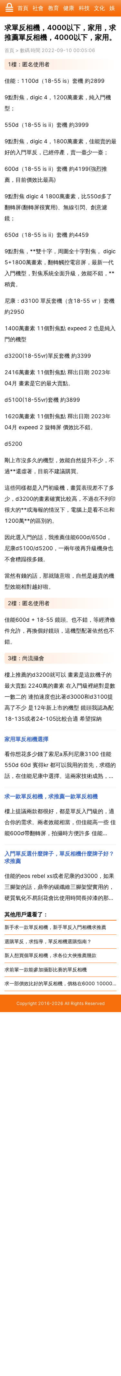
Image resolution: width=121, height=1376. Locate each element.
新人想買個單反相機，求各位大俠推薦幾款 (50, 955)
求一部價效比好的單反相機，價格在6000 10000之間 (61, 983)
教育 (53, 8)
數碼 (25, 50)
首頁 (22, 8)
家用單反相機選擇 (26, 739)
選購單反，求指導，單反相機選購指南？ (48, 941)
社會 (38, 8)
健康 (68, 8)
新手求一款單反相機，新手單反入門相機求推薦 (55, 927)
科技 (84, 8)
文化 (99, 8)
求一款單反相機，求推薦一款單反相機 (51, 796)
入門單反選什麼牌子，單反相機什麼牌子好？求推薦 (59, 857)
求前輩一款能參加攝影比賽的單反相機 (46, 969)
